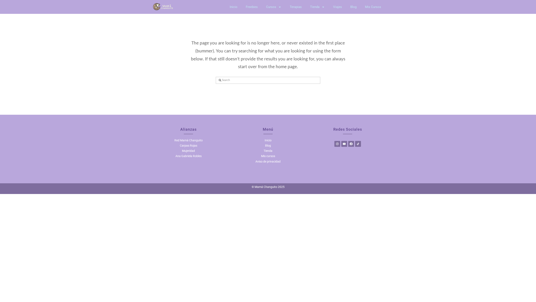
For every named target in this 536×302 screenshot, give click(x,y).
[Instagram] (337, 144)
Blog (353, 7)
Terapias (296, 7)
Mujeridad (188, 150)
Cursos (271, 7)
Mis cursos (268, 156)
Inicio (233, 7)
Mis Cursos (373, 7)
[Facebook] (351, 144)
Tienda (315, 7)
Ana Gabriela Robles (188, 156)
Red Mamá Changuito (188, 140)
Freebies (252, 7)
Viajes (337, 7)
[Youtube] (344, 144)
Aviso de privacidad (268, 161)
